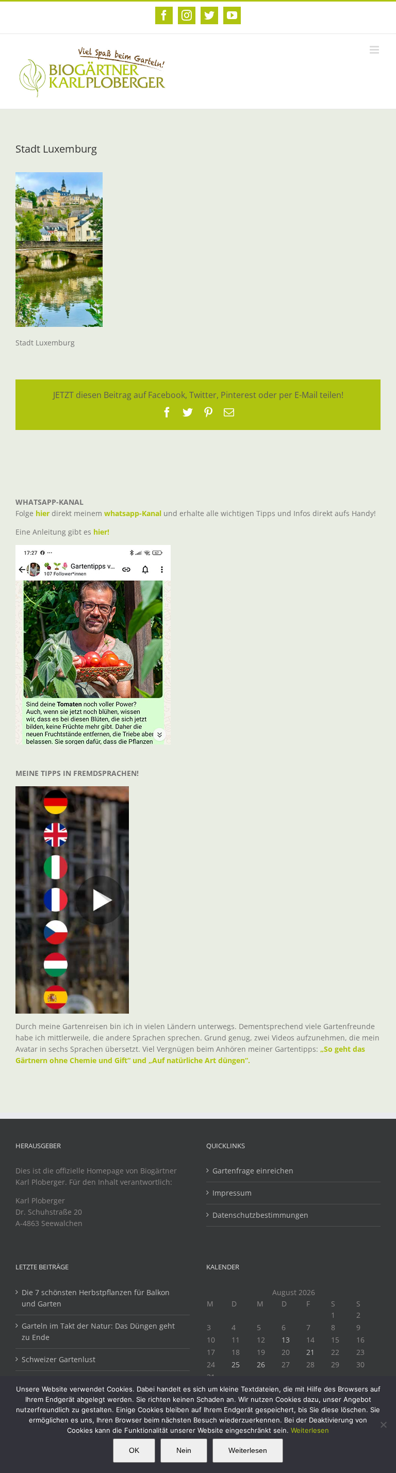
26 (261, 1364)
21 (310, 1352)
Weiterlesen (310, 1430)
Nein (183, 1450)
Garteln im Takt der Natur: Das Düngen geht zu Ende (98, 1331)
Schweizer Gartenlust (58, 1359)
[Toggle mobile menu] (375, 49)
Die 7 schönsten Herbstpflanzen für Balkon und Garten (96, 1298)
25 (236, 1364)
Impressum (232, 1193)
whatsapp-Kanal (132, 513)
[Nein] (383, 1424)
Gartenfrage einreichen (252, 1171)
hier (43, 513)
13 (286, 1340)
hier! (102, 532)
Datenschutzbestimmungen (260, 1215)
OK (134, 1450)
